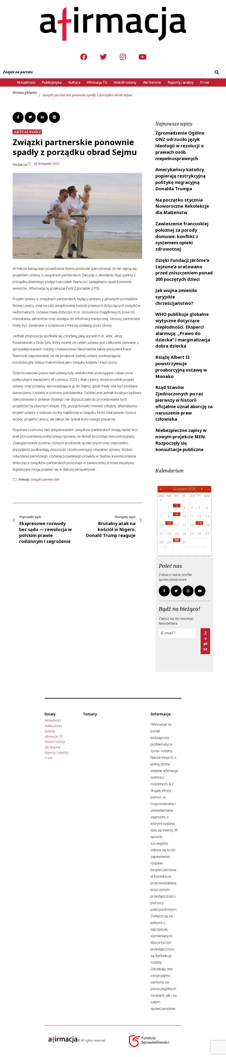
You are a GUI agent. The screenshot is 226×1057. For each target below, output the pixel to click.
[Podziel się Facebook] (18, 117)
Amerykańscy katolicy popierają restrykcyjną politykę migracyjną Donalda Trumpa (180, 179)
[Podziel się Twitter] (30, 117)
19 (200, 523)
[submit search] (216, 72)
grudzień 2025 (184, 489)
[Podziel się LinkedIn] (42, 117)
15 (169, 523)
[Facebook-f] (164, 590)
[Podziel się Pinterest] (54, 117)
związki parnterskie (45, 479)
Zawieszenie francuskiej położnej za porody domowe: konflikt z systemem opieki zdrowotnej (182, 236)
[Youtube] (143, 57)
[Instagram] (123, 57)
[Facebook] (84, 57)
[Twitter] (103, 57)
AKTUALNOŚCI (27, 132)
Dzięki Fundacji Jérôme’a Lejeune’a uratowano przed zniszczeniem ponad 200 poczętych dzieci (184, 269)
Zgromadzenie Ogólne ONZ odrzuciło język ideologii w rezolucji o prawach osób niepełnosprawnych (179, 145)
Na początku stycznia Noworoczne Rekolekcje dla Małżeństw (182, 206)
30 (177, 540)
